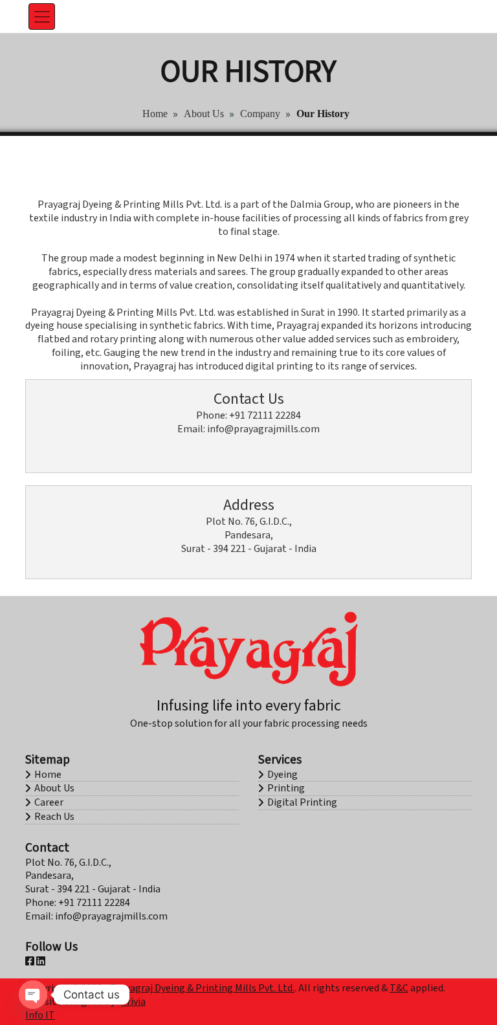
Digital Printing (302, 802)
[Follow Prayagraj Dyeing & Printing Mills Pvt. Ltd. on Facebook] (29, 961)
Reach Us (54, 817)
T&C (399, 988)
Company (260, 113)
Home (155, 113)
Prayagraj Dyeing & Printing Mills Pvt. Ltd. (202, 988)
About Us (204, 113)
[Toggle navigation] (42, 16)
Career (48, 802)
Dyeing (282, 774)
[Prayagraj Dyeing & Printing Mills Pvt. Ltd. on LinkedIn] (40, 961)
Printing (286, 788)
